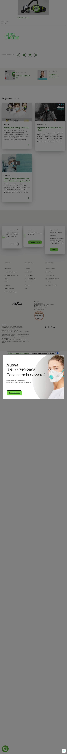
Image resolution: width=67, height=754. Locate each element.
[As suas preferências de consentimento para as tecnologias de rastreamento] (64, 751)
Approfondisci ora (14, 393)
